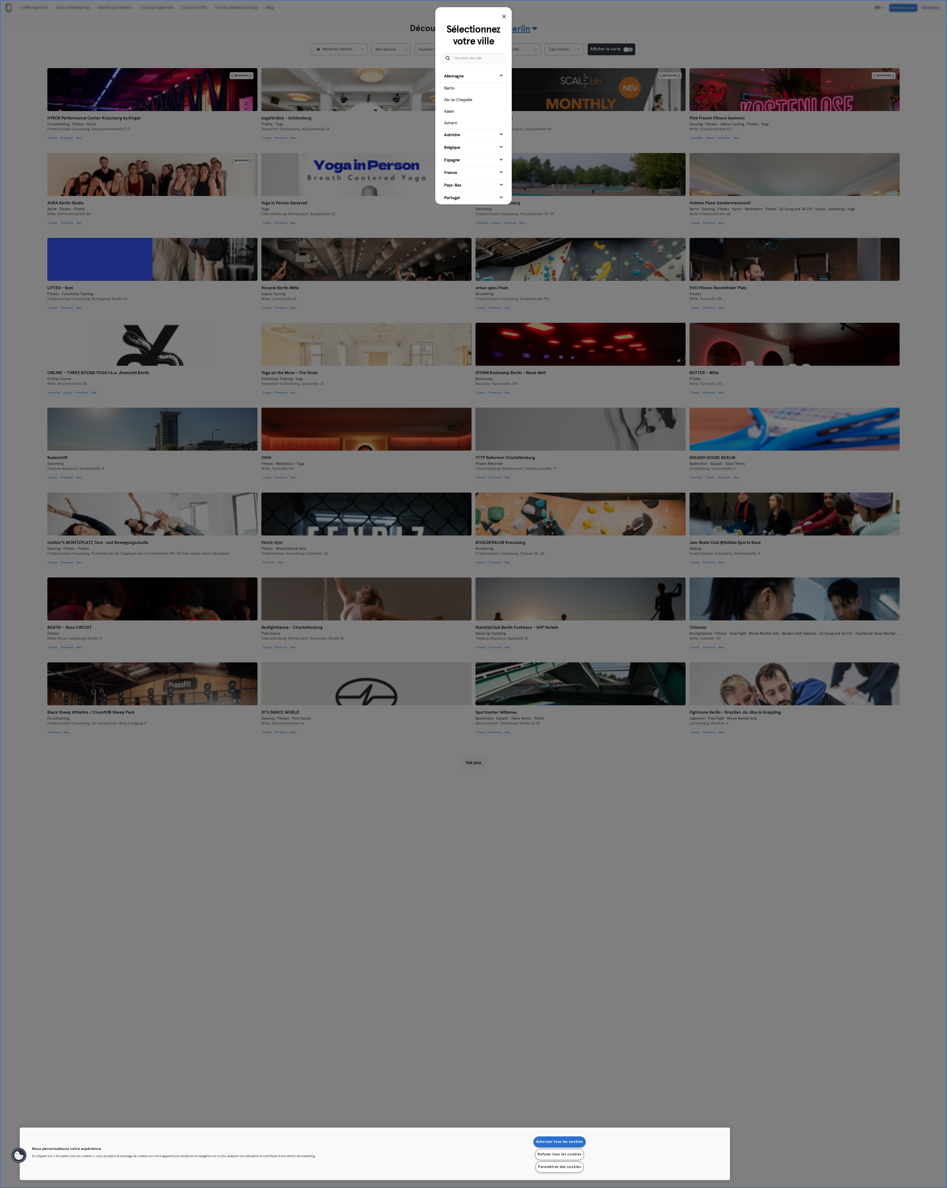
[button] (19, 1155)
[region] (375, 1154)
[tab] (473, 99)
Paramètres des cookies (559, 1167)
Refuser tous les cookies (559, 1154)
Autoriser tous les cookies (559, 1142)
